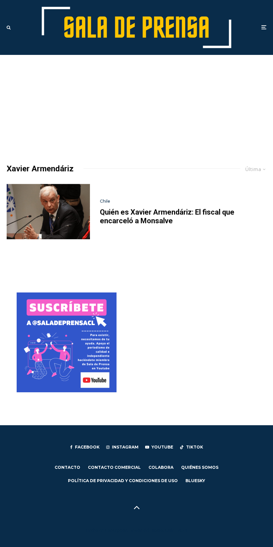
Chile (105, 201)
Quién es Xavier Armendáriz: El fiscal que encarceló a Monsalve (167, 216)
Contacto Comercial (114, 467)
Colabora (160, 467)
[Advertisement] (136, 104)
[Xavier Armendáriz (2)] (48, 212)
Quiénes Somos (199, 467)
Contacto (67, 467)
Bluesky (195, 480)
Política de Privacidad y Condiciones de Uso (123, 480)
